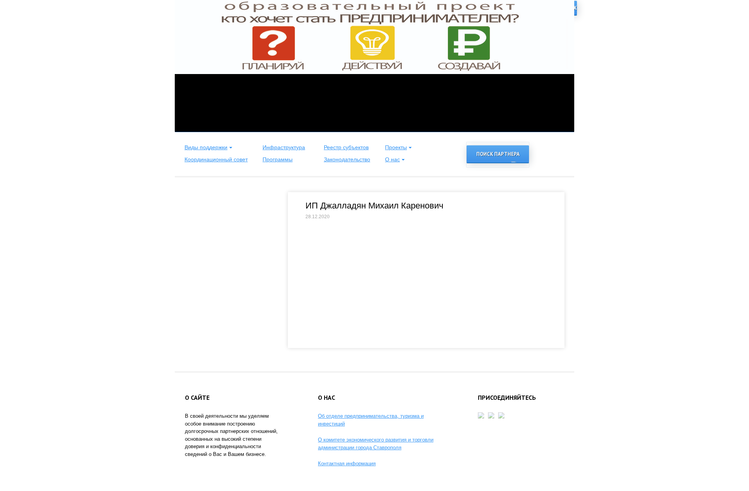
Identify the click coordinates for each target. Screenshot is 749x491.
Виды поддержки (206, 147)
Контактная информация (347, 463)
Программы (278, 159)
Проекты (396, 147)
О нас (392, 159)
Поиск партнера (498, 154)
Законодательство (347, 159)
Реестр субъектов (346, 147)
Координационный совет (216, 159)
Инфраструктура (284, 147)
